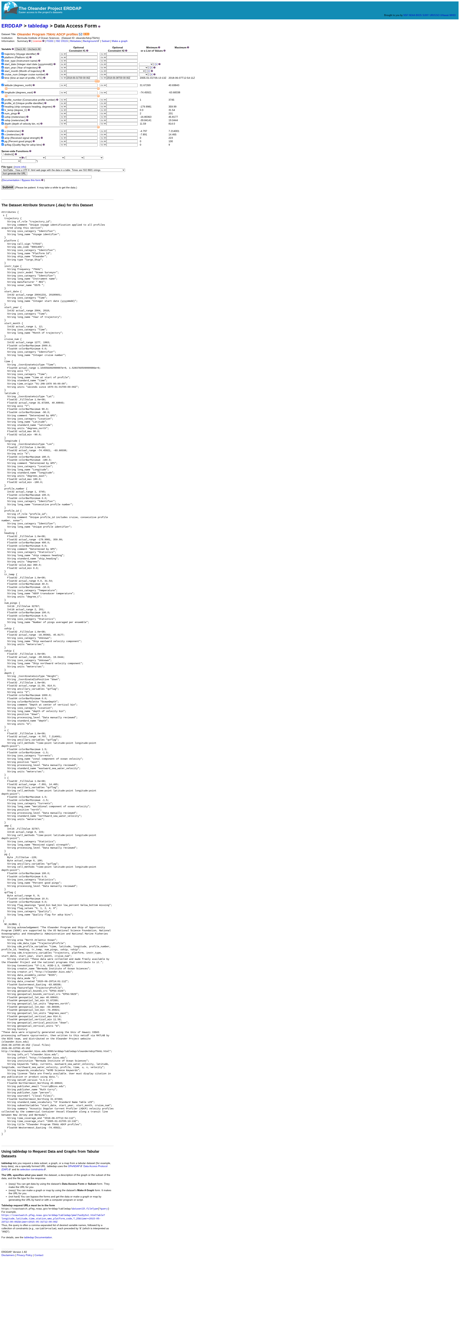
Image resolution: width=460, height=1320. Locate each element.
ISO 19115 (62, 41)
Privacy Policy (24, 1255)
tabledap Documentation (38, 1237)
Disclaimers (8, 1255)
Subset (106, 41)
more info (20, 167)
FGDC (50, 41)
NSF (405, 15)
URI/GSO (435, 15)
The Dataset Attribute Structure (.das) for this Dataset (47, 205)
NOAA (412, 15)
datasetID (78, 1208)
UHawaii (444, 15)
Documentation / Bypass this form (21, 180)
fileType (92, 1208)
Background (90, 41)
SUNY (425, 15)
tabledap (38, 26)
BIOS (419, 15)
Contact (38, 1255)
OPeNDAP (74, 1166)
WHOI (452, 15)
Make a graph (120, 41)
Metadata (75, 41)
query (104, 1208)
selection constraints (31, 1169)
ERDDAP (11, 26)
